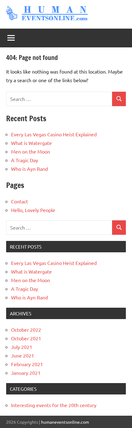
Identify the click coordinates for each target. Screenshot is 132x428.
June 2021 (22, 355)
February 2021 (27, 364)
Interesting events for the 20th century (53, 405)
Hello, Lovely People (33, 210)
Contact (19, 201)
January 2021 (26, 373)
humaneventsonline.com (65, 422)
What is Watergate (31, 143)
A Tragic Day (24, 160)
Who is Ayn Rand (29, 169)
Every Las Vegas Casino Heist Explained (54, 134)
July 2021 (21, 347)
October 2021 (26, 338)
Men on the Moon (30, 151)
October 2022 (26, 329)
